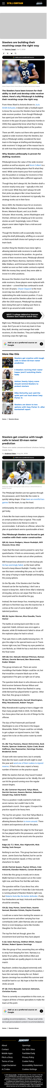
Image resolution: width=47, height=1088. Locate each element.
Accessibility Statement (32, 1065)
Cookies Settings (29, 1069)
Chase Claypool (24, 289)
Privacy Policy (28, 1057)
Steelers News (14, 419)
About (4, 1045)
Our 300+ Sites (28, 1049)
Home (4, 419)
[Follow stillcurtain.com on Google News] (41, 344)
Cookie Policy (28, 1061)
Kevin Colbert (35, 165)
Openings (26, 1045)
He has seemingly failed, (12, 565)
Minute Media (13, 1075)
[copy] (15, 53)
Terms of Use (7, 1061)
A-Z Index (6, 1069)
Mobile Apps (7, 1053)
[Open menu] (3, 3)
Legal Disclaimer (9, 1065)
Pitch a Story (7, 1057)
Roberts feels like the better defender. (21, 896)
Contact (5, 1049)
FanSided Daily (28, 1053)
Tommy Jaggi (10, 49)
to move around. (31, 821)
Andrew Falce (10, 453)
